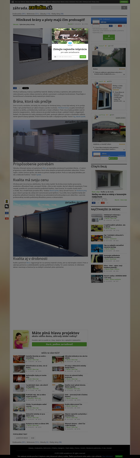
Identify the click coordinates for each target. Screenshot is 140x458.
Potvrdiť (83, 56)
